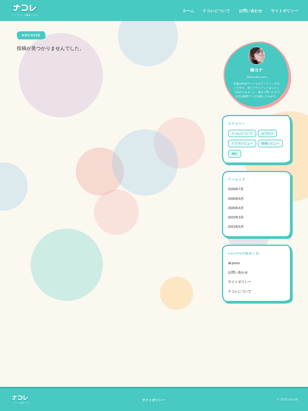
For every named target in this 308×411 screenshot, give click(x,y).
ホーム (188, 10)
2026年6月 (236, 198)
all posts (234, 263)
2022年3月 (236, 217)
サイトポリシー (284, 10)
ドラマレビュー (242, 143)
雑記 (235, 153)
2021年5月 (236, 226)
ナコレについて (216, 10)
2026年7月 (236, 189)
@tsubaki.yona (256, 77)
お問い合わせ (250, 10)
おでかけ (267, 133)
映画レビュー (270, 143)
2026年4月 (236, 208)
